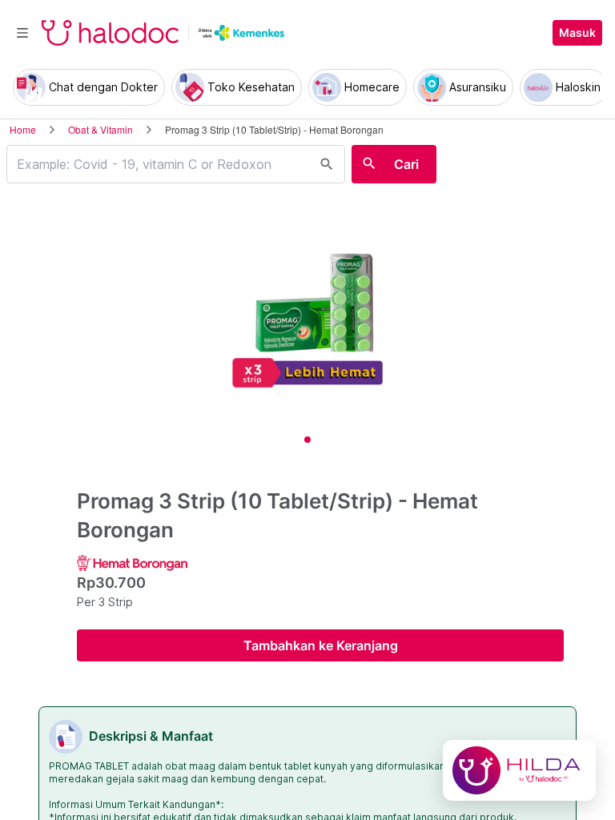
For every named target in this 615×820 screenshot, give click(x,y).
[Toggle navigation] (22, 33)
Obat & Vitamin (100, 129)
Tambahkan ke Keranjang (320, 645)
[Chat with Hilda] (519, 770)
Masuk (577, 32)
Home (23, 129)
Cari (406, 164)
